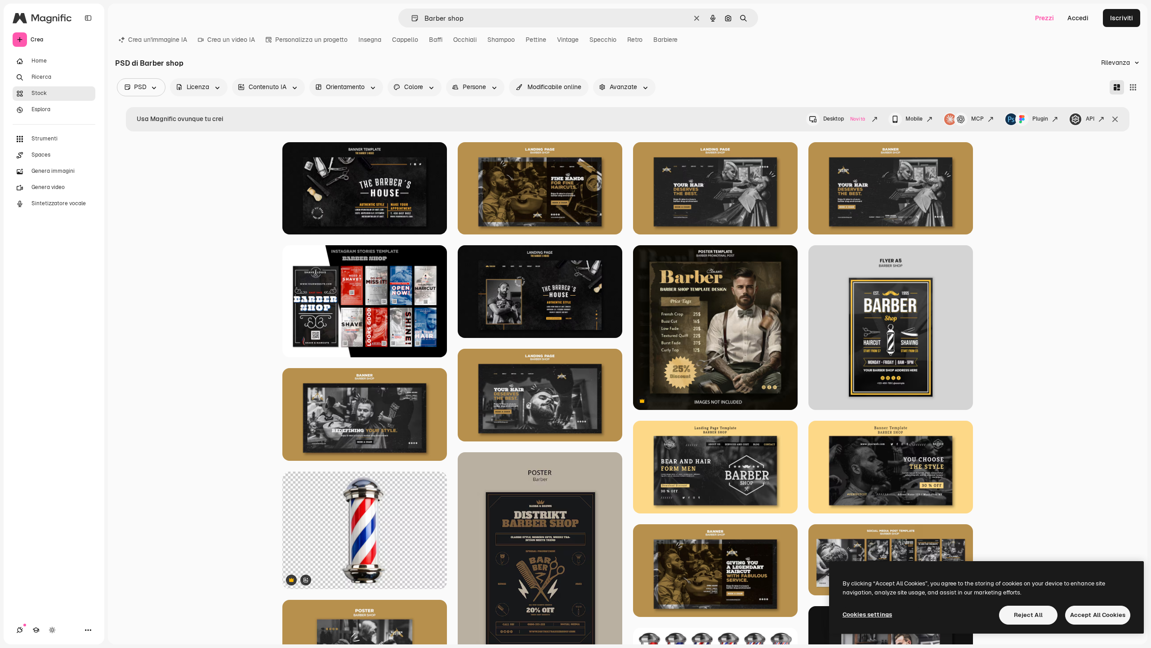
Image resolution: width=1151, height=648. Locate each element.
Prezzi (1044, 18)
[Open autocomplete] (411, 18)
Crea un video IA (231, 40)
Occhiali (465, 40)
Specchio (602, 40)
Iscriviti (1121, 18)
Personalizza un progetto (311, 40)
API (1090, 118)
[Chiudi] (1115, 119)
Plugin (1040, 118)
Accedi (1078, 18)
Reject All (1028, 615)
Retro (634, 40)
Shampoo (501, 40)
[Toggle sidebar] (88, 18)
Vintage (568, 40)
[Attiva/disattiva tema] (52, 630)
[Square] (1133, 87)
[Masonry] (1117, 87)
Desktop (844, 118)
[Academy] (36, 630)
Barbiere (665, 40)
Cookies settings (867, 614)
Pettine (536, 40)
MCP (977, 118)
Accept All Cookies (1097, 615)
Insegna (369, 40)
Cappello (405, 40)
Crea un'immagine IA (157, 40)
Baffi (435, 40)
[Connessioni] (20, 630)
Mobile (914, 118)
